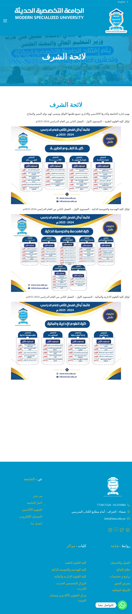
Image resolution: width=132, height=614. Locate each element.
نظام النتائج (123, 569)
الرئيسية (75, 81)
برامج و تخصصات (119, 576)
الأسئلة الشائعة (121, 590)
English (121, 2)
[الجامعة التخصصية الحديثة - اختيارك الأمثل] (116, 21)
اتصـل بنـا (36, 523)
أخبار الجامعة (34, 502)
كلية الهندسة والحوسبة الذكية (69, 569)
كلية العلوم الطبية (75, 562)
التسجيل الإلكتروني (30, 516)
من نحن (37, 496)
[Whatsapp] (122, 605)
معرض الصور (122, 583)
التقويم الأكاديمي (32, 509)
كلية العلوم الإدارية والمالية (70, 576)
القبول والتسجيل (120, 562)
